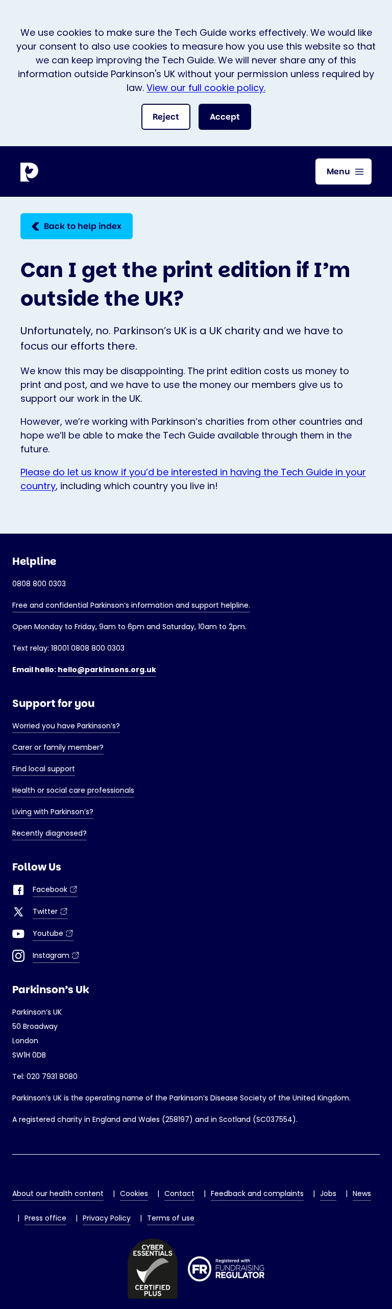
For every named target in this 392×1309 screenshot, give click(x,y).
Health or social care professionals (73, 790)
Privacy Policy (107, 1218)
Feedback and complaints (257, 1193)
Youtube (53, 934)
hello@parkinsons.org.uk (107, 669)
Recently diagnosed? (49, 833)
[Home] (30, 172)
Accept (225, 117)
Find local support (43, 769)
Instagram (56, 956)
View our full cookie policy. (205, 87)
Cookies (134, 1193)
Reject (166, 117)
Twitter (50, 912)
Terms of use (170, 1218)
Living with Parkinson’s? (52, 812)
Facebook (55, 890)
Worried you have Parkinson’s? (66, 726)
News (362, 1193)
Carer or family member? (58, 747)
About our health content (58, 1193)
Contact (179, 1193)
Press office (45, 1218)
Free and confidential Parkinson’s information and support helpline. (131, 605)
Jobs (328, 1193)
